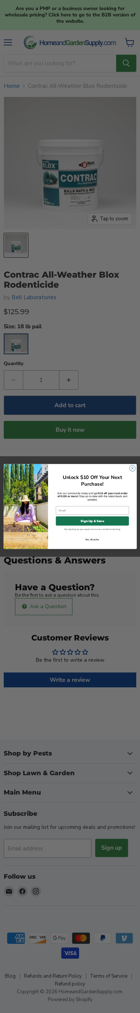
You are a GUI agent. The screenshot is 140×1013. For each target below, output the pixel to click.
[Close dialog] (132, 468)
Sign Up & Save (92, 521)
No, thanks (92, 539)
